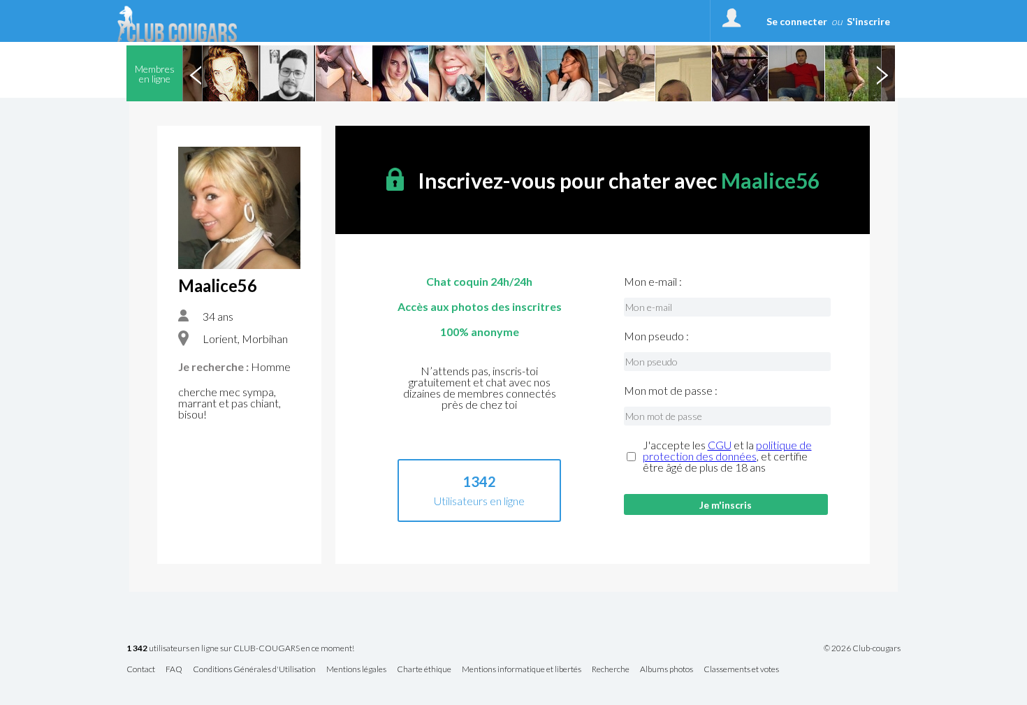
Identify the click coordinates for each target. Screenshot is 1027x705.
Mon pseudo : (656, 336)
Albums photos (666, 669)
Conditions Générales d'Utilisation (254, 669)
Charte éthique (424, 669)
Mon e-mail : (653, 281)
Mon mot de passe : (671, 390)
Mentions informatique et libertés (521, 669)
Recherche (610, 669)
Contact (140, 669)
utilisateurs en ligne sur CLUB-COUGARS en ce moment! (240, 648)
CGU (719, 444)
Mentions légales (356, 669)
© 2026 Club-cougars (862, 648)
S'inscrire (868, 21)
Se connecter (796, 21)
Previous (195, 73)
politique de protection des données (727, 450)
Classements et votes (741, 669)
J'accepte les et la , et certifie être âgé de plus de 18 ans (727, 456)
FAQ (174, 669)
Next (881, 73)
